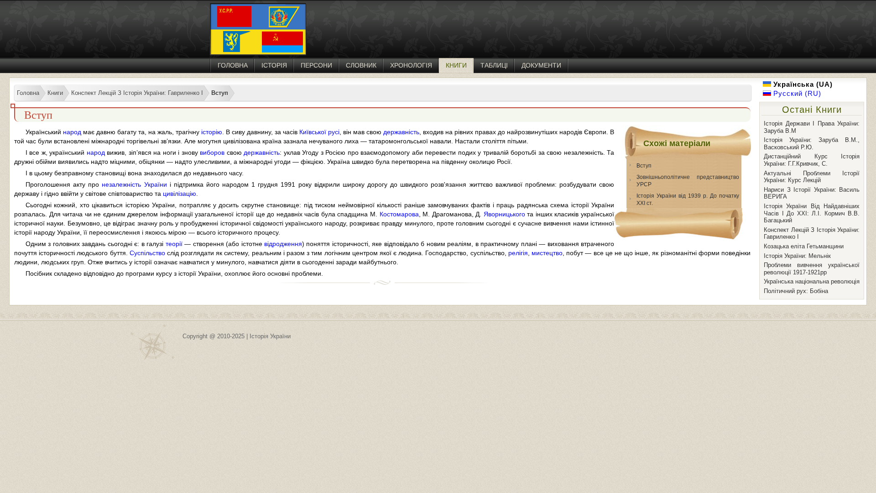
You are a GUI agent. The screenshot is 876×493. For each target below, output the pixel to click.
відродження (283, 243)
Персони (316, 65)
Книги (456, 65)
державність (401, 132)
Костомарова (399, 214)
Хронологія (411, 65)
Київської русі (319, 132)
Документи (541, 65)
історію (211, 132)
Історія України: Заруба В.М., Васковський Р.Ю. (812, 143)
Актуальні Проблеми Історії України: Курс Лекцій (812, 177)
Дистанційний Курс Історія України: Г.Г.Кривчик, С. (812, 160)
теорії (174, 243)
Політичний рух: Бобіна (796, 291)
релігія (518, 253)
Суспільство (147, 253)
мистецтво (547, 253)
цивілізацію (179, 193)
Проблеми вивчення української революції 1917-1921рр (812, 269)
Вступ (644, 166)
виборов (212, 152)
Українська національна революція (812, 281)
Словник (361, 65)
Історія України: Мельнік (797, 255)
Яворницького (504, 214)
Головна (233, 65)
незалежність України (134, 184)
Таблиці (494, 65)
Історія (274, 65)
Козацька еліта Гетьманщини (804, 246)
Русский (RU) (796, 93)
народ (72, 132)
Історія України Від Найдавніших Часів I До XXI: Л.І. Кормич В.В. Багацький (812, 213)
